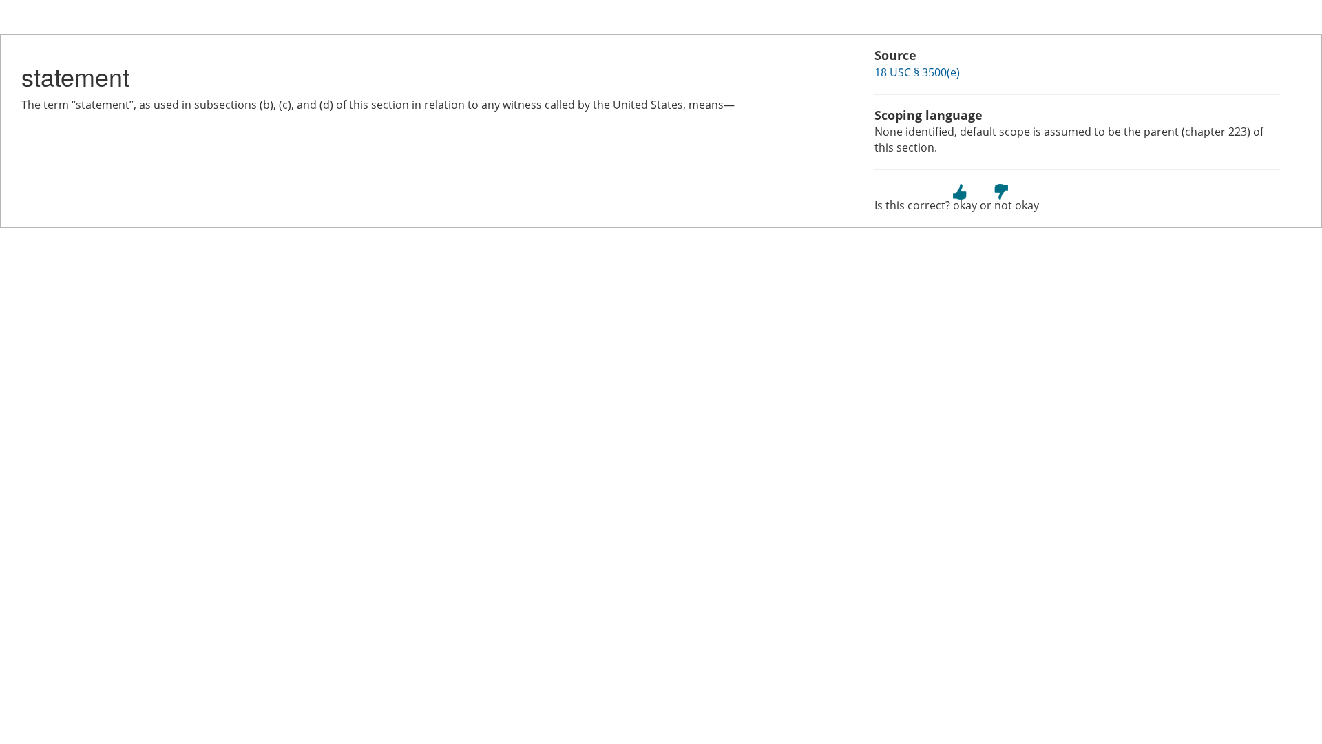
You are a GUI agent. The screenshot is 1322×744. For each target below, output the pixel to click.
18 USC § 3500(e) (917, 72)
